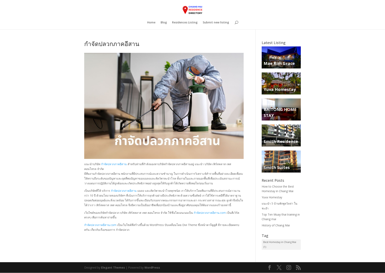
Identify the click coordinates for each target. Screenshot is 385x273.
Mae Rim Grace (279, 63)
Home (151, 22)
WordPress (152, 267)
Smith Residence (281, 141)
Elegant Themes (113, 267)
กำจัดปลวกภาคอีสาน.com (210, 213)
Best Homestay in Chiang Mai (279, 244)
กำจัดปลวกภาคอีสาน (114, 164)
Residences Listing (185, 22)
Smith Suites (277, 167)
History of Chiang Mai (276, 225)
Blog (164, 22)
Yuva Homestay (280, 89)
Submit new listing (216, 22)
